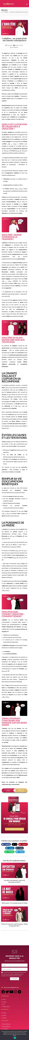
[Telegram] (19, 992)
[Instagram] (15, 992)
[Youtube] (11, 992)
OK (15, 1037)
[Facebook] (3, 992)
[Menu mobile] (27, 4)
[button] (6, 844)
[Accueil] (1, 12)
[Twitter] (7, 992)
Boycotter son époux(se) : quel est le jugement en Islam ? (14, 881)
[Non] (27, 1035)
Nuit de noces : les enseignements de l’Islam (15, 903)
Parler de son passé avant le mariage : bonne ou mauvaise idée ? (14, 925)
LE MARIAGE (15, 47)
